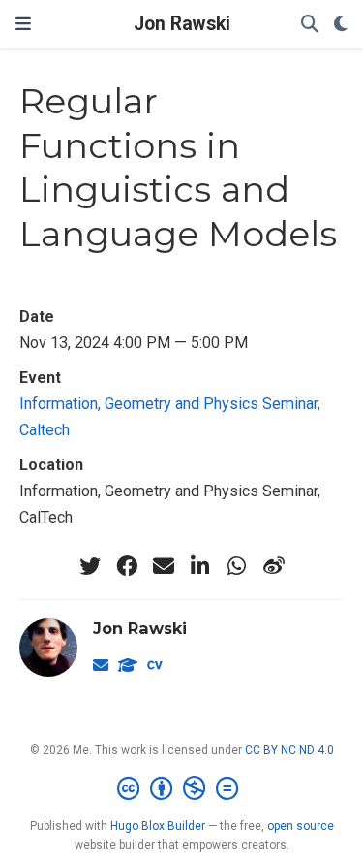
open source (300, 826)
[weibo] (273, 566)
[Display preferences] (341, 25)
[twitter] (90, 566)
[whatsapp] (237, 566)
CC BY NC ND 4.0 (289, 750)
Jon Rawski (182, 24)
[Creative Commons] (181, 789)
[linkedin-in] (200, 566)
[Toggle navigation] (23, 24)
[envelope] (163, 566)
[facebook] (126, 566)
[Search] (309, 25)
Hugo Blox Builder (157, 826)
